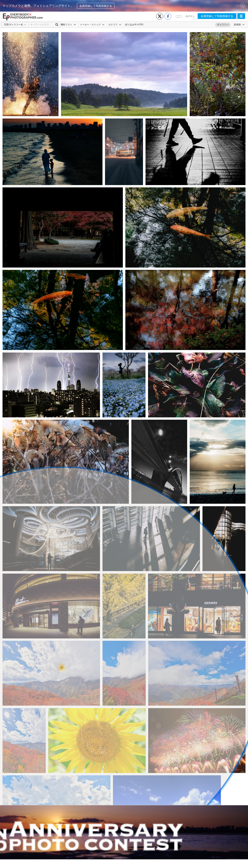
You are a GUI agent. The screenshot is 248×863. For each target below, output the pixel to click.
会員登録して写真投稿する (95, 5)
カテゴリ (113, 24)
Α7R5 (140, 24)
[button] (241, 16)
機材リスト (67, 24)
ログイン (190, 16)
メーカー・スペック (90, 24)
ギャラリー (223, 24)
